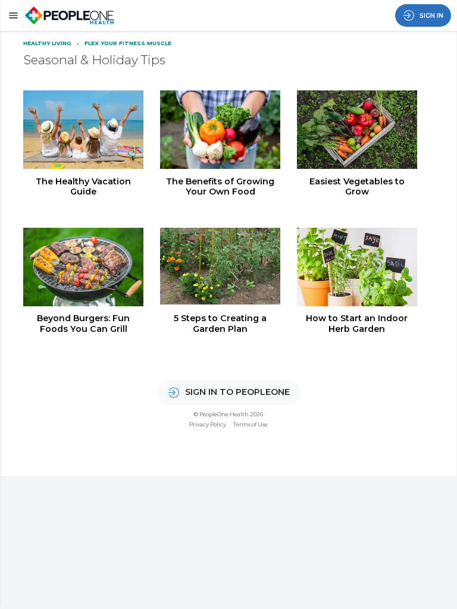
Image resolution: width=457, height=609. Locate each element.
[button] (11, 15)
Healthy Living (48, 43)
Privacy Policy (207, 424)
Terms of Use (250, 424)
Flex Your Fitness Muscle (127, 43)
